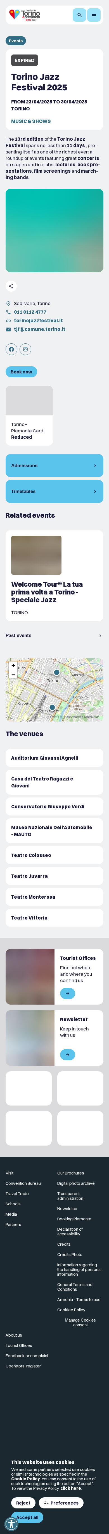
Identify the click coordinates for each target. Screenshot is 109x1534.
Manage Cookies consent (80, 1322)
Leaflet (52, 717)
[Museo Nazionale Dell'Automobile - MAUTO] (54, 830)
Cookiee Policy (71, 1309)
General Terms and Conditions (75, 1287)
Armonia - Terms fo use (79, 1299)
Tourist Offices (19, 1345)
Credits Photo (69, 1254)
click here (70, 1488)
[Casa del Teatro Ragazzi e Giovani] (54, 782)
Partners (13, 1224)
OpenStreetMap (73, 717)
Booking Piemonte (74, 1218)
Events (16, 40)
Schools (13, 1203)
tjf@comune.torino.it (39, 329)
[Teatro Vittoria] (54, 918)
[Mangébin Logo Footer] (80, 1088)
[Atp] (29, 1088)
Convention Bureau (23, 1183)
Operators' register (23, 1366)
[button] (52, 707)
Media (11, 1214)
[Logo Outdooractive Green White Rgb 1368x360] (80, 1128)
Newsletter (67, 1208)
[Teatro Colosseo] (54, 855)
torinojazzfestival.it (38, 320)
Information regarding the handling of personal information (79, 1269)
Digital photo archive (76, 1183)
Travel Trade (17, 1193)
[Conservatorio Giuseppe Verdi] (54, 806)
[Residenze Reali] (29, 1128)
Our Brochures (70, 1173)
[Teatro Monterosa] (54, 897)
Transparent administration (70, 1196)
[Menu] (94, 15)
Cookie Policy (25, 1478)
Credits (64, 1244)
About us (14, 1335)
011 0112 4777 (30, 312)
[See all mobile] (67, 993)
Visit (9, 1173)
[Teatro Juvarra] (54, 876)
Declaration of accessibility (70, 1231)
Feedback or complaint (27, 1355)
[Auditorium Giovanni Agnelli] (54, 758)
